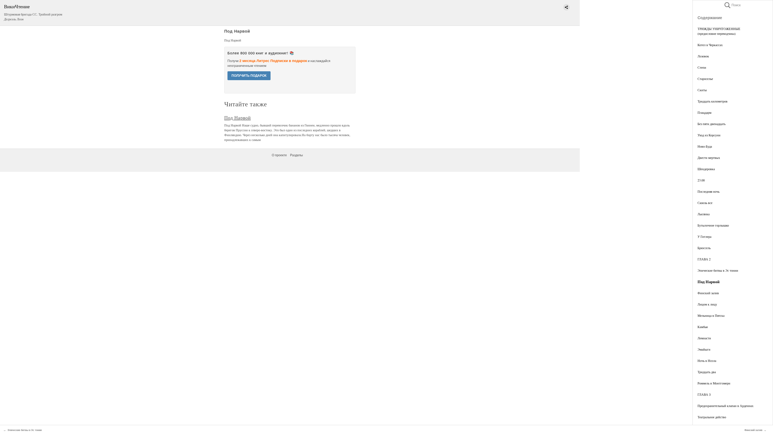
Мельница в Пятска (711, 315)
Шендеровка (706, 169)
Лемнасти (704, 338)
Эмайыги (704, 349)
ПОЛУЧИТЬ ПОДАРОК (249, 75)
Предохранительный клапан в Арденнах (725, 406)
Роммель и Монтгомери (714, 383)
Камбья (703, 327)
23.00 (701, 180)
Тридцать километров (713, 101)
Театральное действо (712, 417)
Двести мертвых (709, 157)
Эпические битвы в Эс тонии (718, 270)
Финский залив (708, 293)
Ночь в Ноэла (707, 360)
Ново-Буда (705, 146)
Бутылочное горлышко (713, 225)
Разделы (296, 155)
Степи (702, 67)
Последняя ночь (708, 191)
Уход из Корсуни (709, 135)
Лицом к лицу (707, 304)
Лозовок (703, 56)
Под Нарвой (237, 117)
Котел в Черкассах (710, 45)
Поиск (732, 5)
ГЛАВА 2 (704, 259)
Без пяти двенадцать (711, 124)
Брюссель (704, 248)
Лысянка (704, 214)
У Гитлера (704, 236)
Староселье (705, 79)
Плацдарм (704, 112)
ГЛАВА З (704, 394)
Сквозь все (705, 203)
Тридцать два (707, 372)
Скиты (702, 90)
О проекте (279, 155)
